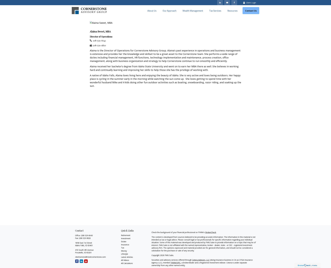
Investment (125, 238)
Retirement (125, 235)
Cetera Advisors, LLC (201, 260)
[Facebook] (234, 2)
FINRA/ (174, 262)
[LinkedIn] (220, 2)
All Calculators (127, 263)
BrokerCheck (210, 232)
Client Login (251, 2)
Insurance (125, 244)
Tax (122, 248)
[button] (152, 10)
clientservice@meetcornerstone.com (90, 257)
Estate (123, 241)
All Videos (125, 260)
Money (124, 251)
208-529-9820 (99, 45)
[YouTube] (227, 2)
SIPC (178, 262)
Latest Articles (127, 257)
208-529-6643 (99, 40)
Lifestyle (124, 254)
